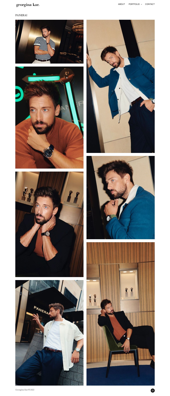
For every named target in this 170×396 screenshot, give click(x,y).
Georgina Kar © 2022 (24, 389)
